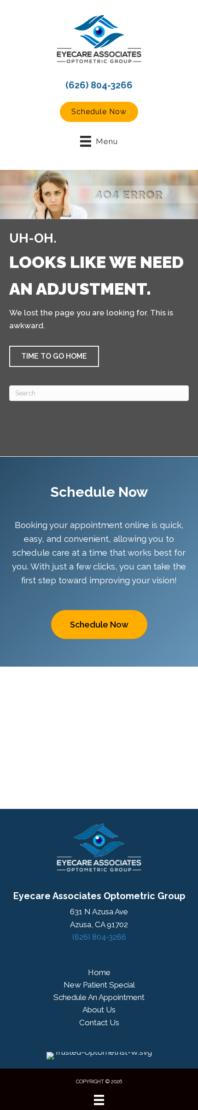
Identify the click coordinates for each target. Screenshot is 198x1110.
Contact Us (99, 1022)
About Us (99, 1009)
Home (99, 972)
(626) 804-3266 (99, 85)
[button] (99, 112)
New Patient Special (99, 984)
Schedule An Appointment (99, 997)
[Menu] (99, 1100)
